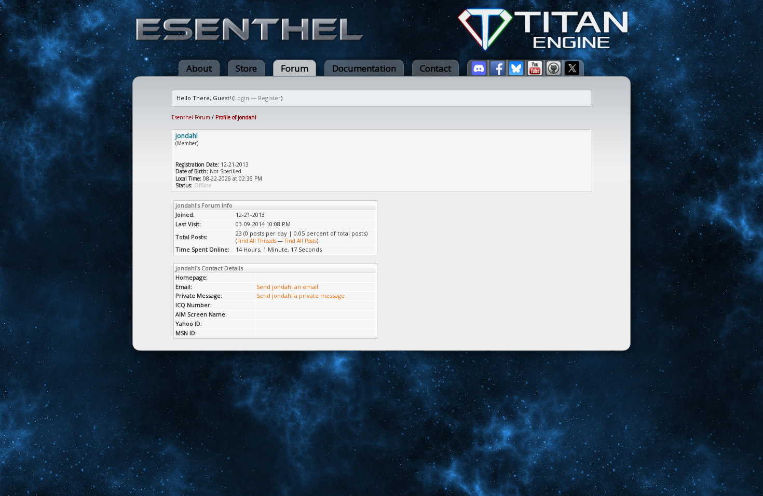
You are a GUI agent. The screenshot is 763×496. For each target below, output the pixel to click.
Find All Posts (300, 240)
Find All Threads (256, 240)
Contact (435, 68)
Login (241, 98)
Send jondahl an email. (288, 287)
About (199, 68)
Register (269, 98)
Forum (294, 68)
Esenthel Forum (191, 117)
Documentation (364, 68)
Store (246, 68)
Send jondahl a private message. (301, 295)
